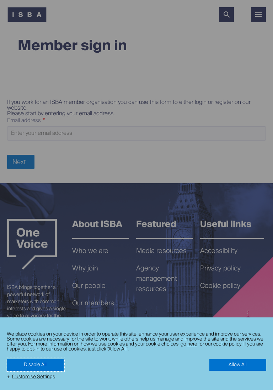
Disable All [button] (35, 364)
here (192, 344)
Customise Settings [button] (33, 376)
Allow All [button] (238, 364)
